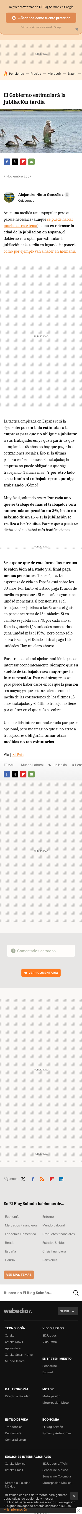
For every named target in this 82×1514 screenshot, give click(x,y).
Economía (12, 1216)
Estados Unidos (53, 1242)
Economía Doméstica (20, 1234)
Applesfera (12, 1348)
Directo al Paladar (17, 1396)
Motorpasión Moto (55, 1402)
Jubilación (59, 765)
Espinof (47, 1372)
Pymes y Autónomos (57, 1433)
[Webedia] (18, 1314)
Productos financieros (58, 1234)
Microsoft (54, 73)
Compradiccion (15, 1439)
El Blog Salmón (52, 1427)
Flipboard (23, 162)
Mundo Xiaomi (15, 1361)
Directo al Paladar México (17, 1484)
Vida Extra (49, 1342)
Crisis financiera (54, 1251)
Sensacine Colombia (56, 1476)
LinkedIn (61, 1178)
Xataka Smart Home (19, 1354)
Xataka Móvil (14, 1342)
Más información (15, 1509)
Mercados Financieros (21, 1225)
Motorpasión (51, 1396)
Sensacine (49, 1366)
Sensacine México (55, 1470)
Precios (36, 73)
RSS (42, 1178)
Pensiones (16, 73)
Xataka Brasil (14, 1470)
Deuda (10, 1260)
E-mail (31, 162)
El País (17, 754)
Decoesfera (13, 1433)
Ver (43, 973)
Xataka (9, 1335)
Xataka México (15, 1463)
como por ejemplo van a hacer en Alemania (40, 251)
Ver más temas (19, 1274)
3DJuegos (49, 1335)
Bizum (72, 73)
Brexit (9, 1242)
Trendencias (13, 1427)
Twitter (15, 162)
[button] (43, 194)
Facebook (7, 162)
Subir (64, 1311)
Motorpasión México (57, 1483)
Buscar (76, 1293)
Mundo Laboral (32, 765)
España (10, 1251)
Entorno (48, 1216)
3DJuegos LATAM (55, 1463)
